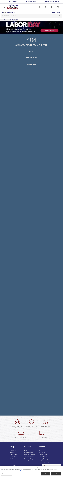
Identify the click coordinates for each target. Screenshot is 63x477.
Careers (26, 463)
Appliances (13, 465)
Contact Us (31, 64)
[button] (4, 7)
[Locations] (46, 7)
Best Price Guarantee (53, 1)
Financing (26, 450)
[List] (39, 7)
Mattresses (13, 463)
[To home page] (12, 7)
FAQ (40, 450)
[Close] (60, 468)
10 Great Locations (12, 1)
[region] (31, 471)
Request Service (43, 457)
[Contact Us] (52, 7)
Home (31, 51)
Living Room (13, 450)
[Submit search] (60, 15)
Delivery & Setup (28, 459)
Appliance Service (29, 457)
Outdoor (12, 459)
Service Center (43, 454)
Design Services (28, 452)
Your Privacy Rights (6, 473)
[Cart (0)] (58, 7)
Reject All (56, 473)
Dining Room (13, 454)
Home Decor (13, 461)
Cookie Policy (20, 470)
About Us (26, 461)
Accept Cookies (45, 473)
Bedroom (12, 452)
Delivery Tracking (32, 1)
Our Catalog (31, 58)
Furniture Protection (29, 454)
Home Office (13, 457)
